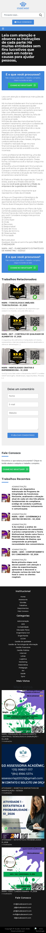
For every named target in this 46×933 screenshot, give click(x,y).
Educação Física (23, 630)
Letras (23, 656)
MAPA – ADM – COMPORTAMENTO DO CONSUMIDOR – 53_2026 (28, 553)
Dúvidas (23, 602)
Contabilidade (23, 627)
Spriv (23, 676)
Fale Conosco (24, 22)
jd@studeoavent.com (22, 907)
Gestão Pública (23, 650)
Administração (23, 621)
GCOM (23, 639)
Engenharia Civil (23, 633)
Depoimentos (23, 608)
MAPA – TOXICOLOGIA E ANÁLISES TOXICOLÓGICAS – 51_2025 (18, 304)
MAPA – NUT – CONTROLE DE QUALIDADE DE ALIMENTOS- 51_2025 (23, 335)
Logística (23, 659)
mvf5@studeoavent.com (22, 914)
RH (23, 671)
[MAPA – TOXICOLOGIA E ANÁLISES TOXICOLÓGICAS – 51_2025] (23, 291)
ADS (23, 624)
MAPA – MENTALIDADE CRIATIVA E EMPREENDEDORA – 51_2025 (18, 369)
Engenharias (23, 636)
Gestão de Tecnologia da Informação (23, 644)
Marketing (23, 662)
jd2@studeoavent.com (22, 911)
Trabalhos (23, 605)
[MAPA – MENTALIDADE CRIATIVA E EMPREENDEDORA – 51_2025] (23, 356)
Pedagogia (23, 668)
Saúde (23, 674)
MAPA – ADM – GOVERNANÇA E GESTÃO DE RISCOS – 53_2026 (26, 518)
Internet (23, 653)
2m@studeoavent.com (22, 904)
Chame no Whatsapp (21, 85)
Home (23, 597)
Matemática (23, 665)
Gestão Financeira (23, 647)
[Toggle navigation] (3, 28)
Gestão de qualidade (23, 642)
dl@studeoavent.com (22, 918)
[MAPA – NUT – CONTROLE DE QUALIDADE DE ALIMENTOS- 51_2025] (23, 323)
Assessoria (23, 600)
